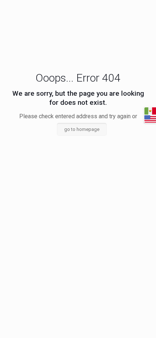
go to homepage (81, 129)
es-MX (150, 111)
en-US (150, 119)
